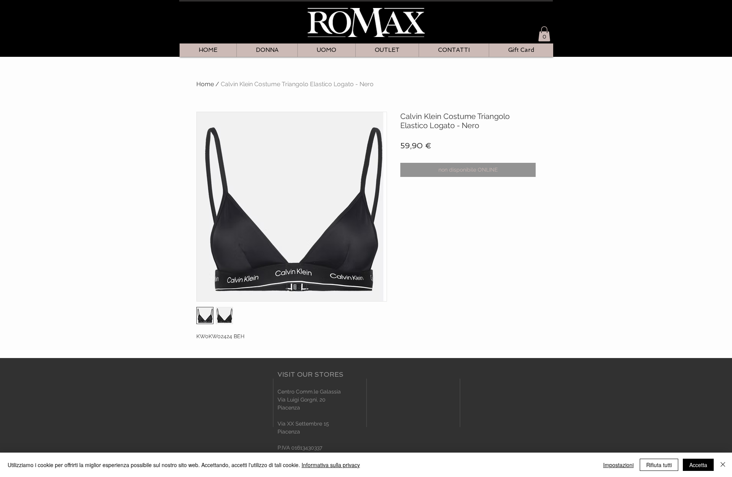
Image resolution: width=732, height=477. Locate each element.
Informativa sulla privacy (331, 465)
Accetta (698, 465)
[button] (544, 33)
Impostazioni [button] (618, 465)
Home (205, 84)
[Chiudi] (722, 465)
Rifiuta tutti (659, 465)
